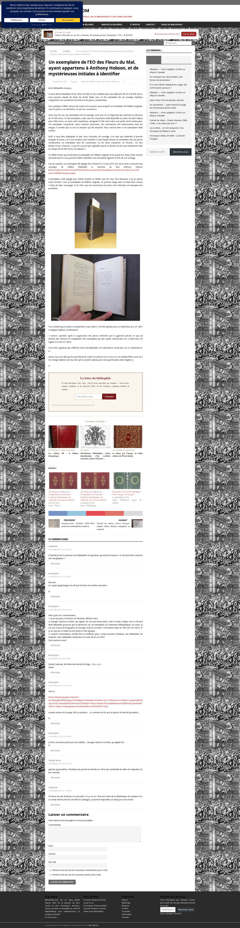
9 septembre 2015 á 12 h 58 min (60, 550)
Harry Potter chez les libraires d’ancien (167, 100)
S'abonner (109, 396)
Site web (52, 862)
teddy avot (54, 760)
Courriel (51, 853)
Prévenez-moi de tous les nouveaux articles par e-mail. (76, 874)
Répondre (55, 563)
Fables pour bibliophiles (93, 911)
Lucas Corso (88, 902)
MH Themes (93, 925)
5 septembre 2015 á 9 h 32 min (59, 659)
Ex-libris (125, 908)
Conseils (125, 917)
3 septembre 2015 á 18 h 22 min (60, 764)
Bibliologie (126, 902)
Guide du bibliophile (171, 24)
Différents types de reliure (100, 81)
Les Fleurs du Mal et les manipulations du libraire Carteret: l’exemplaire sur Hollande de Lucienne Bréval (61, 495)
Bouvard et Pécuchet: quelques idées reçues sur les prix (126, 493)
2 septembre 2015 (59, 81)
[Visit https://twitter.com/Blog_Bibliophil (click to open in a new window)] (192, 2)
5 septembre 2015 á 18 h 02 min (60, 610)
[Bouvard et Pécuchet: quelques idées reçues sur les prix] (127, 480)
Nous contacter (166, 913)
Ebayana (115, 81)
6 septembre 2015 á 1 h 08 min (59, 577)
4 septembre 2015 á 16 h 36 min (60, 686)
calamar (53, 546)
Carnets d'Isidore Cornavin (94, 908)
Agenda (84, 81)
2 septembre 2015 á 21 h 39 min (60, 791)
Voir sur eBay (188, 34)
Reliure (125, 900)
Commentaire (54, 824)
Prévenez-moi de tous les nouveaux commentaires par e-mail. (80, 870)
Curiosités (126, 911)
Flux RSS (177, 913)
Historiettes (127, 914)
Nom (50, 845)
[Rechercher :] (178, 43)
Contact (150, 24)
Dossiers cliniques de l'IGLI (94, 900)
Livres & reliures (85, 24)
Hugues (74, 81)
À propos (135, 24)
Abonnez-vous (180, 151)
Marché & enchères (112, 24)
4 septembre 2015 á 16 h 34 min (60, 737)
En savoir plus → (52, 917)
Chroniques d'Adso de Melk (95, 905)
